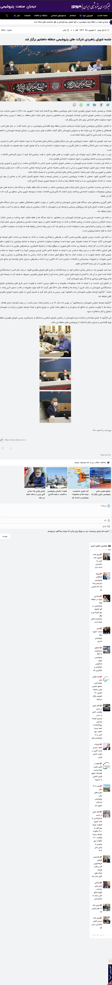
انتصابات (27, 15)
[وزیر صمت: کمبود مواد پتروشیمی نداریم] (106, 630)
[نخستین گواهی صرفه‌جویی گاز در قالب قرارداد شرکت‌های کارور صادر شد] (106, 859)
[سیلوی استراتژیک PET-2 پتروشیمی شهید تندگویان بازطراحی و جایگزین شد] (106, 649)
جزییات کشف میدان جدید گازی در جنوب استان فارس (97, 751)
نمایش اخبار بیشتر (98, 935)
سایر (18, 15)
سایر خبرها (104, 455)
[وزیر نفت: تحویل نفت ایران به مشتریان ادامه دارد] (106, 556)
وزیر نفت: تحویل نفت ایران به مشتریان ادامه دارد (97, 561)
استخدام (73, 15)
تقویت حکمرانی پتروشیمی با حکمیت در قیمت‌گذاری (57, 493)
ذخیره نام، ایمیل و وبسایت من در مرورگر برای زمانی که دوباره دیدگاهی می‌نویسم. (78, 531)
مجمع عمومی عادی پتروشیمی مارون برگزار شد (100, 493)
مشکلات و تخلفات (40, 15)
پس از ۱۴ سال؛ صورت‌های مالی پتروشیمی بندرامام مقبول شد (97, 796)
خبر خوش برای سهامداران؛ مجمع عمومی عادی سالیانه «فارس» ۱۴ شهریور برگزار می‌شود (97, 688)
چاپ (65, 30)
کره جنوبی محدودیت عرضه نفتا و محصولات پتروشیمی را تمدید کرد (80, 494)
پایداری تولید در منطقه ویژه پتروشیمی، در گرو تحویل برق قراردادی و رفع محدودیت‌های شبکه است (96, 609)
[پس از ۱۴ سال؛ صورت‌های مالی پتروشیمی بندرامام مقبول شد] (106, 788)
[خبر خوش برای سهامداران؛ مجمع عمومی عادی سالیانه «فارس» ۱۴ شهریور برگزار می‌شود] (106, 678)
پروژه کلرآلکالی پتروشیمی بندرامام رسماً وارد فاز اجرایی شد (86, 22)
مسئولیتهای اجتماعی (58, 15)
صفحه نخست (102, 15)
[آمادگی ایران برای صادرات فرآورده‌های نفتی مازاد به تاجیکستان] (106, 885)
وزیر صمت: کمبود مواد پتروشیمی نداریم (97, 635)
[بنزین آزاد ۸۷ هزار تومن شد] (106, 907)
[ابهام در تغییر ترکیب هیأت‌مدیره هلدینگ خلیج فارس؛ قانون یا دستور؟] (106, 765)
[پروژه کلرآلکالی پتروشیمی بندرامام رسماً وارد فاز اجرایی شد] (106, 575)
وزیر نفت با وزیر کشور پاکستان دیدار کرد (97, 923)
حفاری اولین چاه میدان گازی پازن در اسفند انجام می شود (35, 494)
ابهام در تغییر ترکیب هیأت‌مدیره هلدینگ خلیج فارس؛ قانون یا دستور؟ (97, 771)
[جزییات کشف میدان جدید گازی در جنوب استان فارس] (106, 746)
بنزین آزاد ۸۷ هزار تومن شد (97, 908)
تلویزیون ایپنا (88, 15)
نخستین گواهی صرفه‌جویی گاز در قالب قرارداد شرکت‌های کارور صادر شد (97, 867)
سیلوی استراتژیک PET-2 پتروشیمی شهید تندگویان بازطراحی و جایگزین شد (97, 659)
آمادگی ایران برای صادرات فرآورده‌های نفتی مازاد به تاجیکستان (97, 890)
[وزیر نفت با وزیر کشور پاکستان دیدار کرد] (106, 920)
